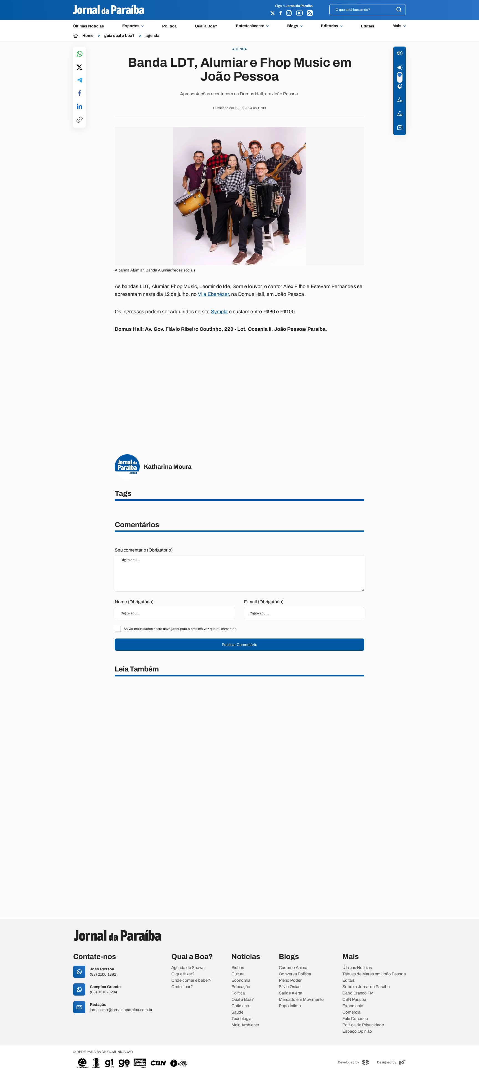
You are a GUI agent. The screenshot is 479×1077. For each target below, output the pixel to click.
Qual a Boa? (206, 26)
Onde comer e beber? (191, 980)
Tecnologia (241, 1019)
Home (87, 36)
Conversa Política (295, 974)
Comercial (351, 1012)
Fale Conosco (355, 1019)
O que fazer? (183, 974)
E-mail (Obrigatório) (264, 601)
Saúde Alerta (290, 993)
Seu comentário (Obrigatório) (144, 550)
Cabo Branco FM (358, 993)
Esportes (130, 26)
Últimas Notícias (88, 26)
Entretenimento (250, 26)
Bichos (237, 968)
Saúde (237, 1012)
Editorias (329, 26)
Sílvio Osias (289, 987)
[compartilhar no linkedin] (79, 107)
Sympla (219, 311)
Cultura (237, 974)
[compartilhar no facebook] (79, 93)
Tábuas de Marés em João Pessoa (374, 974)
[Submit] (398, 10)
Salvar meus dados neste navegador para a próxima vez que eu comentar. (180, 628)
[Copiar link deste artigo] (80, 120)
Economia (240, 980)
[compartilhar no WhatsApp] (80, 54)
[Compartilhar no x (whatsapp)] (79, 68)
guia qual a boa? (119, 36)
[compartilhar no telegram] (79, 80)
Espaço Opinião (357, 1031)
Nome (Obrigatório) (134, 601)
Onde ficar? (182, 987)
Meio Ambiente (245, 1025)
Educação (240, 987)
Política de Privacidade (363, 1025)
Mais (397, 26)
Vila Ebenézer (213, 294)
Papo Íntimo (290, 1006)
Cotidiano (240, 1006)
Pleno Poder (290, 980)
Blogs (292, 26)
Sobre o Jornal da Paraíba (366, 987)
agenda (152, 36)
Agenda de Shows (188, 968)
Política (169, 26)
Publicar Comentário (239, 645)
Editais (367, 26)
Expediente (352, 1006)
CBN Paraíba (354, 999)
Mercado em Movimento (301, 999)
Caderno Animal (293, 968)
